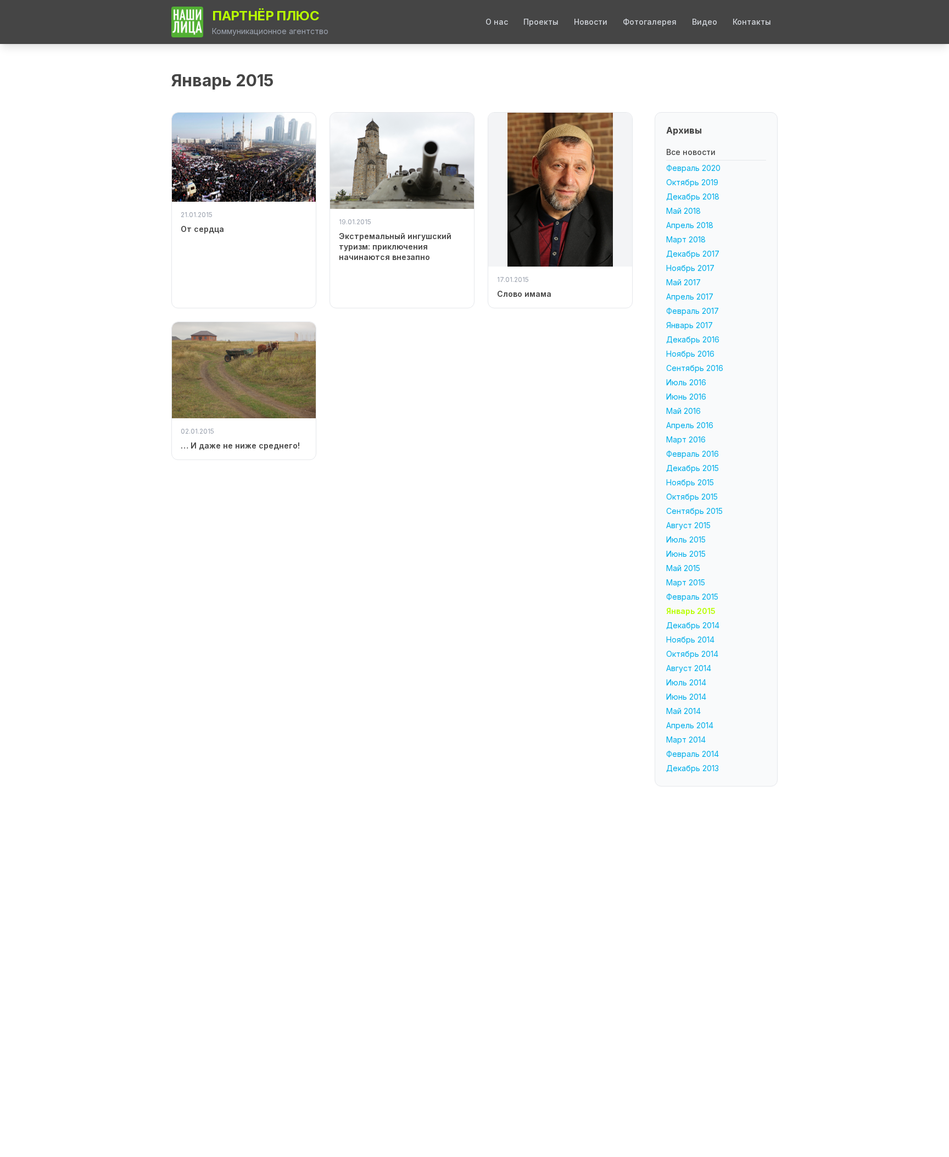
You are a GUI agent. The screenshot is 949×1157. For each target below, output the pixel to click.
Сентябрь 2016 (694, 368)
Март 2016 (686, 439)
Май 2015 (683, 568)
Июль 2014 (686, 682)
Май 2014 (683, 711)
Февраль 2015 (692, 596)
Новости (590, 21)
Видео (704, 21)
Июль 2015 (686, 539)
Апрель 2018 (689, 225)
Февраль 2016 (692, 453)
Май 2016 (683, 411)
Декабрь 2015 (692, 468)
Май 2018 (683, 210)
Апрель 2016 (689, 425)
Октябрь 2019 (692, 182)
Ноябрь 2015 (690, 482)
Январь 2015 (691, 611)
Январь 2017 (689, 325)
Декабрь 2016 (692, 339)
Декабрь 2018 (692, 196)
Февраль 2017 (692, 310)
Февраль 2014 (692, 754)
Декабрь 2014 (692, 625)
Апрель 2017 (689, 296)
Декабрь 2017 (692, 253)
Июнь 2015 (686, 553)
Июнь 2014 (686, 696)
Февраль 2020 (693, 168)
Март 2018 (686, 239)
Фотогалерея (650, 21)
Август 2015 (688, 525)
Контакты (752, 21)
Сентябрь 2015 (694, 511)
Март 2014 (686, 739)
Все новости (691, 152)
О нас (496, 21)
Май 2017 (683, 282)
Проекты (541, 21)
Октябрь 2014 (692, 653)
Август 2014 (688, 668)
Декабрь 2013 (692, 768)
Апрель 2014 (689, 725)
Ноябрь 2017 (690, 268)
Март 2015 (685, 582)
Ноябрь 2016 (690, 353)
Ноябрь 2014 (690, 639)
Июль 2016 (686, 382)
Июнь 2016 (686, 396)
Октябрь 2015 (692, 496)
